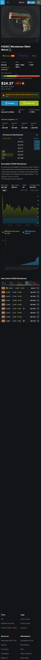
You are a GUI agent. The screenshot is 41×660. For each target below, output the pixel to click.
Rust (22, 649)
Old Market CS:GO (26, 640)
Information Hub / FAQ (8, 640)
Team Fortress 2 (26, 653)
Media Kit (4, 658)
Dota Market (24, 645)
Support (4, 645)
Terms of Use (25, 619)
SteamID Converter (7, 623)
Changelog (5, 653)
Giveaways (5, 649)
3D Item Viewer (6, 628)
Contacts (23, 628)
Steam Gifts (24, 658)
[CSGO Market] (2, 2)
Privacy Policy (25, 623)
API (2, 619)
